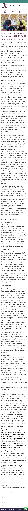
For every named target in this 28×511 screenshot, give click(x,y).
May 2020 (3, 505)
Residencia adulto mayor (18, 474)
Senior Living (5, 476)
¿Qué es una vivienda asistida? (6, 490)
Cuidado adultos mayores (14, 465)
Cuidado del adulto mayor (8, 467)
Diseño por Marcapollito (17, 509)
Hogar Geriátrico (13, 472)
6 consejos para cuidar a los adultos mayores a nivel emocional (12, 492)
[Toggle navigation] (25, 6)
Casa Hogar (4, 472)
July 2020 (3, 502)
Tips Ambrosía (20, 469)
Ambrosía (7, 509)
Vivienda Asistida (6, 470)
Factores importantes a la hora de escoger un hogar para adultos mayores (14, 35)
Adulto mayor (21, 470)
